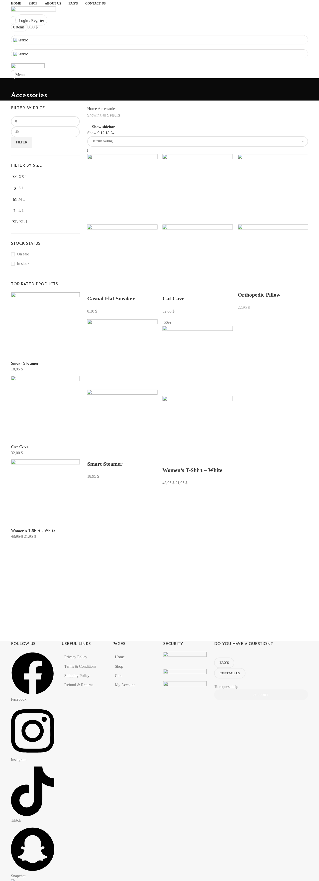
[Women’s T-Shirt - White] (45, 493)
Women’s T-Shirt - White (33, 531)
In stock (23, 263)
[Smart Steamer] (45, 326)
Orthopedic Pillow (259, 295)
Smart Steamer (25, 364)
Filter (21, 142)
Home (92, 109)
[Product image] (122, 259)
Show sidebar (103, 127)
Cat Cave (20, 447)
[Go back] (17, 84)
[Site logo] (33, 11)
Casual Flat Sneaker (111, 298)
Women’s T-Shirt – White (192, 470)
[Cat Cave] (45, 410)
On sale (23, 254)
